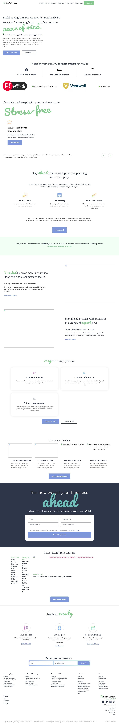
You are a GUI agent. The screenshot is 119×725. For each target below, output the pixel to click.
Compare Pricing (93, 644)
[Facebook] (103, 702)
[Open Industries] (65, 3)
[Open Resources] (73, 3)
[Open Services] (56, 3)
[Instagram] (114, 702)
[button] (103, 155)
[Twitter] (107, 702)
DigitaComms (112, 721)
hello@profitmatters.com (109, 704)
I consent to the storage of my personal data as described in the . (54, 530)
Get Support (59, 646)
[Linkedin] (110, 702)
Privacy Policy (74, 530)
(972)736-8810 (26, 644)
